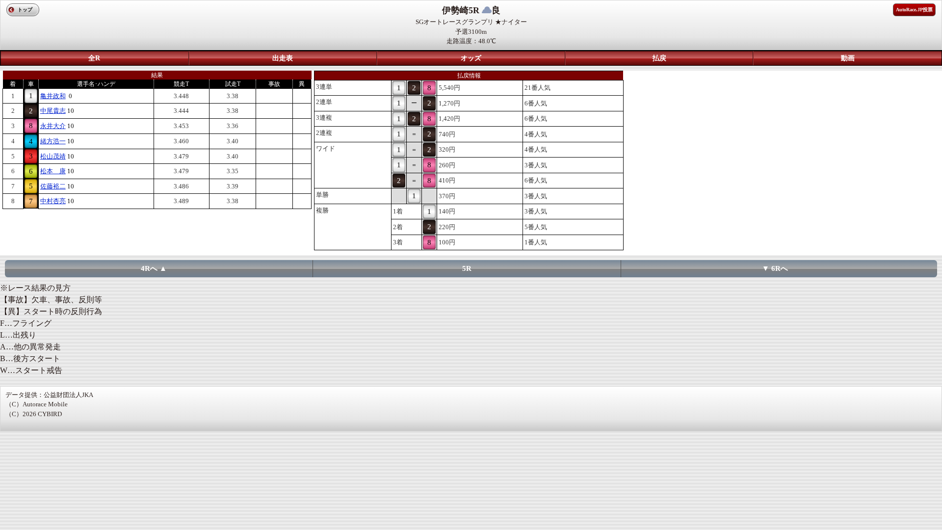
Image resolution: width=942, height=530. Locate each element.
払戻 (659, 58)
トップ (25, 9)
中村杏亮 (53, 201)
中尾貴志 (53, 110)
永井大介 (53, 126)
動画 (848, 58)
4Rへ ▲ (154, 268)
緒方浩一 (53, 141)
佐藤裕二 (53, 186)
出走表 (282, 58)
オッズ (471, 58)
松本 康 (53, 171)
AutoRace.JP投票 (914, 9)
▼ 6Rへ (775, 268)
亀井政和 (53, 96)
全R (94, 58)
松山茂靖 (53, 156)
